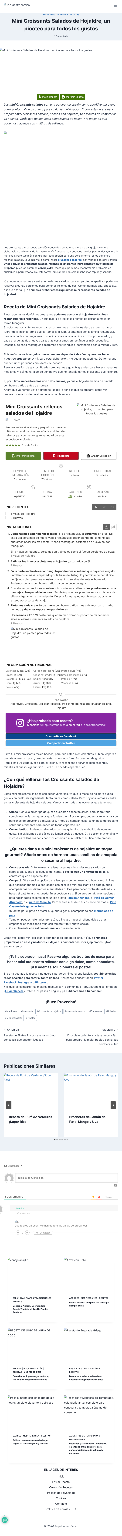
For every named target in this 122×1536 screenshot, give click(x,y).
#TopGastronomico (93, 724)
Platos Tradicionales (38, 1298)
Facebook (10, 982)
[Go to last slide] (8, 1105)
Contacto (61, 1503)
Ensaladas (75, 1368)
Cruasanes (95, 1011)
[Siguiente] (113, 1105)
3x (112, 507)
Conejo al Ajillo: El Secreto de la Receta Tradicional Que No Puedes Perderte (30, 1309)
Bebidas (17, 1368)
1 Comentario (61, 36)
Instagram (25, 982)
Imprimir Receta (74, 96)
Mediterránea (89, 1298)
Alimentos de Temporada (83, 1436)
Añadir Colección (101, 455)
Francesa (62, 14)
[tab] (54, 1139)
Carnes (17, 1436)
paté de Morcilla (40, 902)
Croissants (27, 1011)
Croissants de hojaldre (49, 1011)
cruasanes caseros (70, 259)
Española (18, 1298)
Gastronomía (77, 1439)
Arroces (74, 1298)
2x (104, 507)
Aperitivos (49, 14)
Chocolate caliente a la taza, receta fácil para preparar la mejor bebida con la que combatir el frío (92, 1037)
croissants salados (75, 1011)
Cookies (61, 1498)
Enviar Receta (14, 991)
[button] (7, 445)
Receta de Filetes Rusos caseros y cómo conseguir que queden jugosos (29, 1034)
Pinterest (41, 982)
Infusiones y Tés (33, 1368)
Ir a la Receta (49, 96)
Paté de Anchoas (78, 897)
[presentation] (31, 1091)
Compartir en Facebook (61, 736)
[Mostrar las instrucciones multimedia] (106, 527)
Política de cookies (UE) (61, 1509)
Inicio (61, 1476)
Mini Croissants (13, 1018)
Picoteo (30, 1018)
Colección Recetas (61, 1487)
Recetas (74, 14)
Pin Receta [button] (63, 455)
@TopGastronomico (52, 724)
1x (96, 507)
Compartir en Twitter (61, 743)
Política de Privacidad (61, 1492)
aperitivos (11, 1011)
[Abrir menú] (115, 6)
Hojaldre (111, 1011)
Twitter (98, 978)
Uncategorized (33, 1372)
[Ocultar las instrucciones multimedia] (113, 527)
